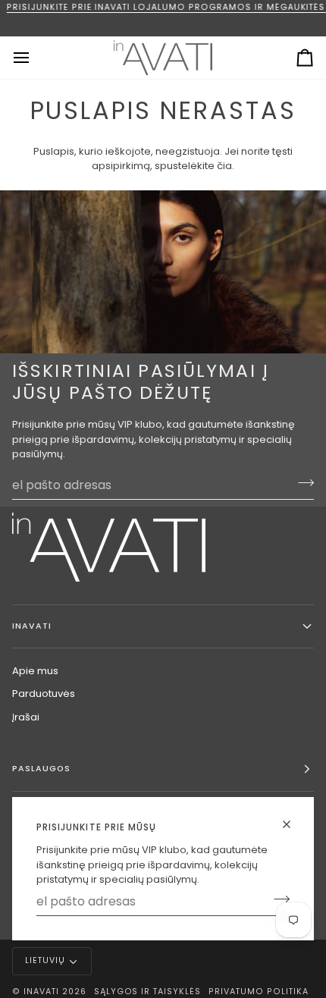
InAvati (41, 991)
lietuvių (45, 960)
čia (224, 165)
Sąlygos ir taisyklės (147, 991)
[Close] (293, 824)
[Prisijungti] (277, 899)
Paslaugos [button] (41, 768)
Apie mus (35, 671)
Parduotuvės (43, 693)
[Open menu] (35, 57)
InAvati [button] (32, 626)
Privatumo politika (258, 991)
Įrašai (25, 717)
